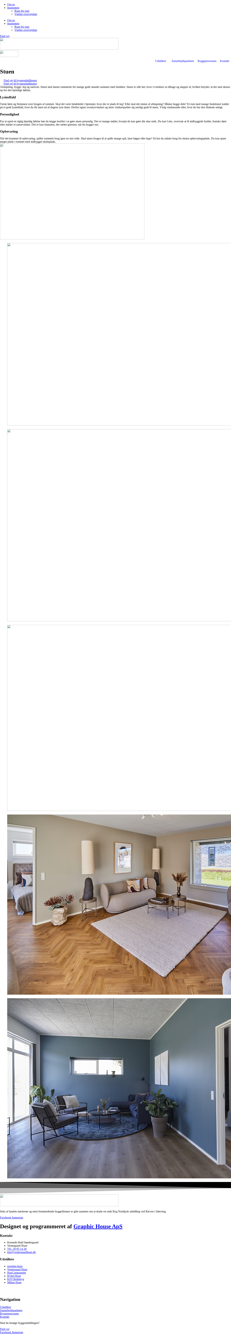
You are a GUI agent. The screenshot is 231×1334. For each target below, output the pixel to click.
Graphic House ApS (98, 1226)
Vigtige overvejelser (25, 14)
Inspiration (13, 7)
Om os (11, 4)
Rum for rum (21, 10)
